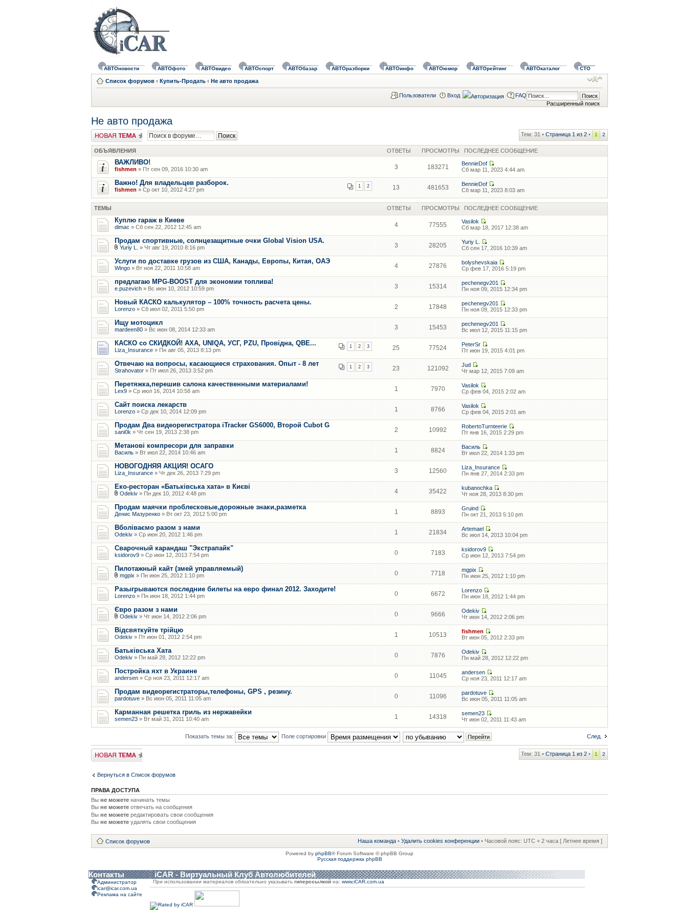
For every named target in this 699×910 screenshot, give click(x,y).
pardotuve (127, 698)
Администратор (117, 882)
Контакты (106, 874)
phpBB (323, 853)
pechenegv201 (480, 283)
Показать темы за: (210, 736)
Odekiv (129, 493)
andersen (126, 678)
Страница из (566, 134)
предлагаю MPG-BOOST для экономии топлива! (194, 281)
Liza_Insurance (134, 350)
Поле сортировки (304, 736)
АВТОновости (121, 68)
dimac (122, 227)
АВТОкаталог (543, 68)
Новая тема (106, 132)
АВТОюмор (443, 68)
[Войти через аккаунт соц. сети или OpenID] (483, 95)
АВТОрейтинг (489, 68)
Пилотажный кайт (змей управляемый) (179, 568)
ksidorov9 (127, 555)
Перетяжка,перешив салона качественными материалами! (211, 384)
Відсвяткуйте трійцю (149, 630)
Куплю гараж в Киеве (149, 220)
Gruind (470, 508)
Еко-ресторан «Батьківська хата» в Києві (182, 486)
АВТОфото (171, 68)
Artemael (473, 529)
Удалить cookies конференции (440, 841)
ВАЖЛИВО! (132, 162)
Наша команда (377, 841)
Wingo (122, 268)
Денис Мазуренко (137, 514)
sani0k (123, 432)
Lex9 (121, 391)
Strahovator (129, 370)
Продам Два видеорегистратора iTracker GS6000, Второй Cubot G (222, 425)
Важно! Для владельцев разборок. (172, 183)
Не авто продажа (234, 81)
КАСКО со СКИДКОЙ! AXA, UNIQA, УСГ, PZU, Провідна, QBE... (215, 343)
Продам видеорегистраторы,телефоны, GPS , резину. (203, 691)
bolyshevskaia (479, 262)
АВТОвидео (216, 68)
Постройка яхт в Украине (156, 671)
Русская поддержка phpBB (349, 859)
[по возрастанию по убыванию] (448, 736)
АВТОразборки (350, 68)
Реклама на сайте (119, 894)
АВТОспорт (259, 68)
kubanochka (477, 488)
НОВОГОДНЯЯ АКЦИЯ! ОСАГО (164, 466)
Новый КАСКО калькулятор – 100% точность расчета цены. (213, 302)
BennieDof (474, 163)
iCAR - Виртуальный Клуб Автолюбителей (235, 874)
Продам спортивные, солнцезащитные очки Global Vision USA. (219, 240)
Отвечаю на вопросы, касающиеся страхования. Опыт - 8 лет (217, 363)
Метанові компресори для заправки (174, 445)
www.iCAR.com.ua (363, 881)
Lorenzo (125, 309)
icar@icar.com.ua (117, 888)
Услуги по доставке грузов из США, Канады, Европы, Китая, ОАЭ (222, 261)
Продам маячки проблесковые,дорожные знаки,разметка (210, 507)
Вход (453, 95)
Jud (466, 365)
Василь (124, 452)
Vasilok (470, 221)
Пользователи (417, 95)
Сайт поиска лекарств (151, 404)
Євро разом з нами (146, 609)
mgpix (127, 575)
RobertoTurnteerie (484, 426)
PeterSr (471, 344)
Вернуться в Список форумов (136, 775)
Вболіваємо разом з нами (157, 527)
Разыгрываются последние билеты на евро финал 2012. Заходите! (225, 589)
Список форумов (130, 81)
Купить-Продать (183, 81)
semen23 (126, 719)
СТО (585, 68)
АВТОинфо (399, 68)
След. (594, 736)
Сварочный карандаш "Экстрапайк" (174, 548)
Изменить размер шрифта (594, 79)
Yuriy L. (129, 247)
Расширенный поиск (573, 103)
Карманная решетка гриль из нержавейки (183, 712)
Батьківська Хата (143, 650)
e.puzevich (128, 288)
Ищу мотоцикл (139, 322)
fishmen (126, 169)
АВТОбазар (302, 68)
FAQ (521, 95)
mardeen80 (129, 329)
